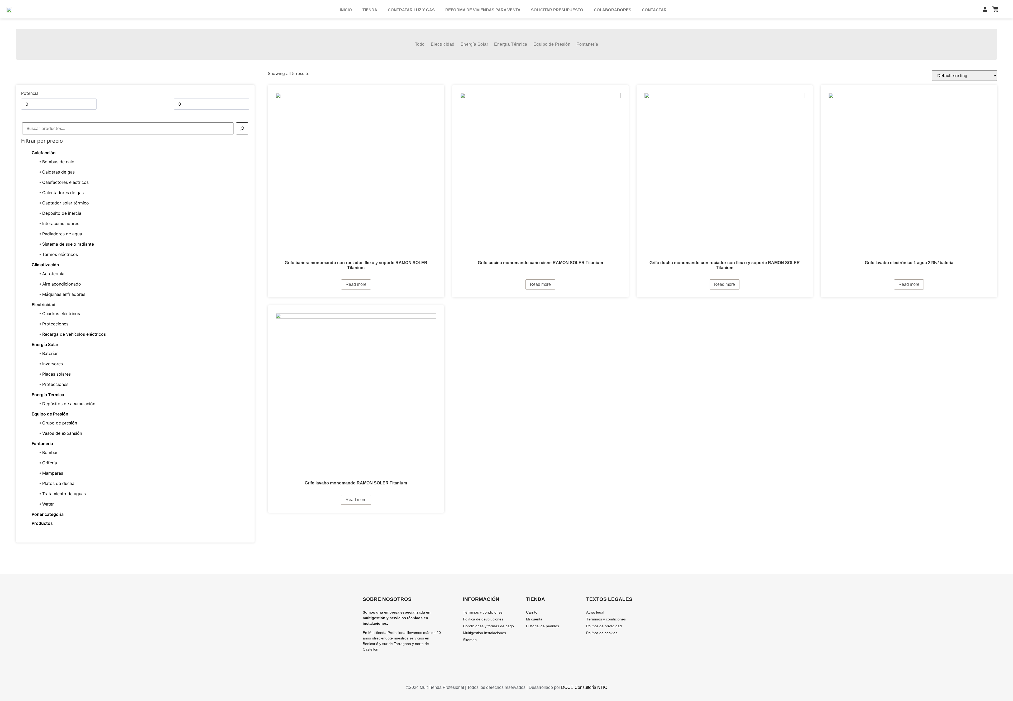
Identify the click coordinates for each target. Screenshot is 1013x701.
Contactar (654, 10)
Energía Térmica (510, 44)
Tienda (369, 10)
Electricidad (443, 44)
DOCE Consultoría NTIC (584, 687)
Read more (356, 284)
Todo (420, 44)
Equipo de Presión (552, 44)
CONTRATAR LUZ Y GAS (411, 10)
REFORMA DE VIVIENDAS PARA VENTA (482, 10)
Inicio (346, 10)
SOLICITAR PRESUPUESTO (557, 10)
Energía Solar (474, 44)
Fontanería (587, 44)
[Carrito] (995, 9)
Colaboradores (612, 10)
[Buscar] (242, 128)
